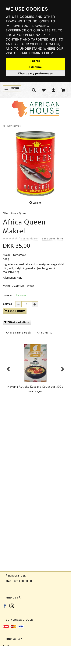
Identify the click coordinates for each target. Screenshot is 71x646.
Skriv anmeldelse (52, 239)
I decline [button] (35, 67)
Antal (8, 304)
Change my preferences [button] (35, 73)
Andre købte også (18, 332)
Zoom (37, 203)
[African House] (35, 108)
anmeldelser (29, 239)
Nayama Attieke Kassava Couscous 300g (35, 387)
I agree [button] (35, 60)
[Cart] (63, 90)
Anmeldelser (45, 332)
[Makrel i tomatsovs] (35, 163)
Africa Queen (18, 213)
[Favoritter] (44, 90)
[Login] (53, 90)
